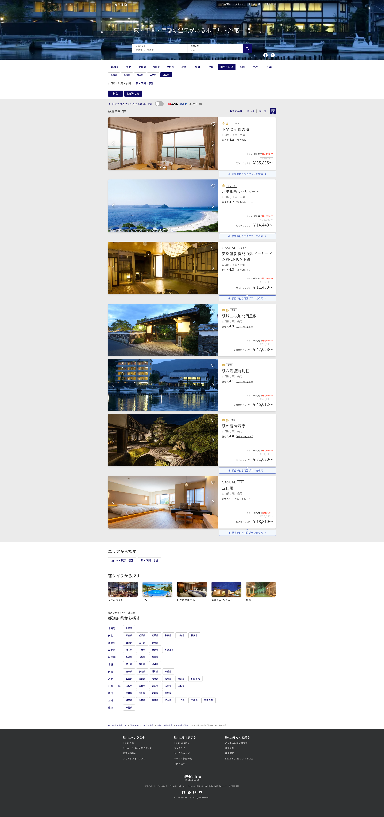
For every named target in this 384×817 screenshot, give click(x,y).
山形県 (181, 635)
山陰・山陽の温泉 (165, 725)
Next (213, 143)
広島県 (153, 74)
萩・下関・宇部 (150, 560)
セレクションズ (182, 753)
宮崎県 (194, 700)
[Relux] (118, 3)
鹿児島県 (208, 700)
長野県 (155, 656)
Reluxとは (254, 3)
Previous (113, 143)
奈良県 (181, 678)
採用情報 (229, 753)
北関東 (142, 66)
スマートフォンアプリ (134, 758)
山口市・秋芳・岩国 (119, 83)
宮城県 (155, 635)
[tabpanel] (163, 143)
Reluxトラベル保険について (137, 747)
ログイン (239, 3)
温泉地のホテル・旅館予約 (141, 725)
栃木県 (142, 642)
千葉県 (142, 649)
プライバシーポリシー (177, 786)
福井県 (155, 664)
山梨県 (142, 656)
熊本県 (168, 700)
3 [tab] (163, 167)
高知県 (168, 692)
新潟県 (129, 656)
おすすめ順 (236, 111)
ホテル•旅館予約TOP (117, 725)
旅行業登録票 (234, 786)
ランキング (179, 747)
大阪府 (155, 678)
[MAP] (272, 111)
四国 (242, 66)
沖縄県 (129, 707)
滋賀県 (129, 678)
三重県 (168, 671)
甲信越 (170, 66)
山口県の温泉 (182, 725)
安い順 (262, 111)
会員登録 (226, 3)
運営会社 (229, 747)
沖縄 (269, 66)
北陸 (184, 66)
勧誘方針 (148, 786)
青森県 (129, 635)
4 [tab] (164, 167)
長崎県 (155, 700)
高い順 (250, 111)
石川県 (142, 664)
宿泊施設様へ (129, 753)
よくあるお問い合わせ (236, 742)
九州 (255, 66)
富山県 (129, 664)
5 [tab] (165, 167)
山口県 (166, 74)
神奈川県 (169, 649)
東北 (128, 66)
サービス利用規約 (160, 786)
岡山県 (140, 74)
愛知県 (155, 671)
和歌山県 (195, 678)
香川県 (142, 692)
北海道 (115, 66)
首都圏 (156, 66)
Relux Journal (182, 742)
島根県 (127, 74)
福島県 (194, 635)
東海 (197, 66)
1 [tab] (160, 167)
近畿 (211, 66)
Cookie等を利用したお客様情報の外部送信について (207, 786)
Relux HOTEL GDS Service (239, 758)
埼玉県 (129, 649)
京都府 (142, 678)
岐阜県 (129, 671)
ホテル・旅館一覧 (183, 758)
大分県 (181, 700)
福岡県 (129, 700)
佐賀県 (142, 700)
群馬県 (155, 642)
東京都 (155, 649)
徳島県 (129, 692)
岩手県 (142, 635)
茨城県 (129, 642)
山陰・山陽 (226, 66)
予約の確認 (270, 3)
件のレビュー (245, 139)
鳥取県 (114, 74)
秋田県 (168, 635)
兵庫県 (168, 678)
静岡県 (142, 671)
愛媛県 (155, 692)
